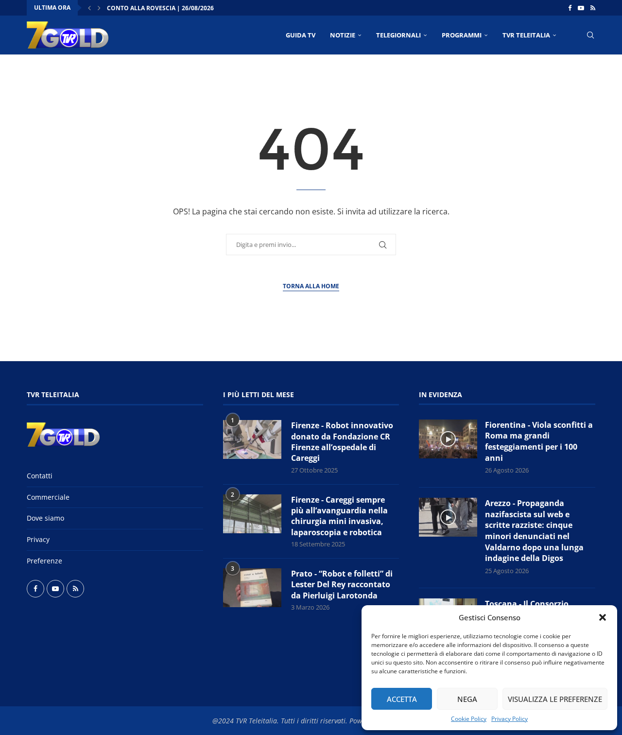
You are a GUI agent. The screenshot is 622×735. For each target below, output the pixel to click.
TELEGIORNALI (398, 35)
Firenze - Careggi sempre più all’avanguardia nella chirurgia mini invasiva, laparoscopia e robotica (339, 516)
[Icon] (448, 439)
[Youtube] (581, 8)
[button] (602, 617)
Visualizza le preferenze (555, 699)
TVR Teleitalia (526, 35)
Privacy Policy (509, 719)
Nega (467, 699)
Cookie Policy (468, 719)
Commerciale (48, 497)
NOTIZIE (342, 35)
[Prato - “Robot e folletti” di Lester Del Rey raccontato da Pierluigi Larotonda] (252, 587)
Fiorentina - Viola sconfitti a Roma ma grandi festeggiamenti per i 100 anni (539, 441)
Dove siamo (45, 518)
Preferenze (44, 560)
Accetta (402, 699)
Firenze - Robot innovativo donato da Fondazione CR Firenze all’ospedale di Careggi (342, 441)
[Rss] (592, 8)
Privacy (38, 539)
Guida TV (300, 35)
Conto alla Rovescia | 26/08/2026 (160, 8)
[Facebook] (569, 8)
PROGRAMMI (462, 35)
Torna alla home (311, 286)
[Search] (590, 35)
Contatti (39, 475)
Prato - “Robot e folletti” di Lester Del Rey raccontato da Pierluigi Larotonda (342, 584)
